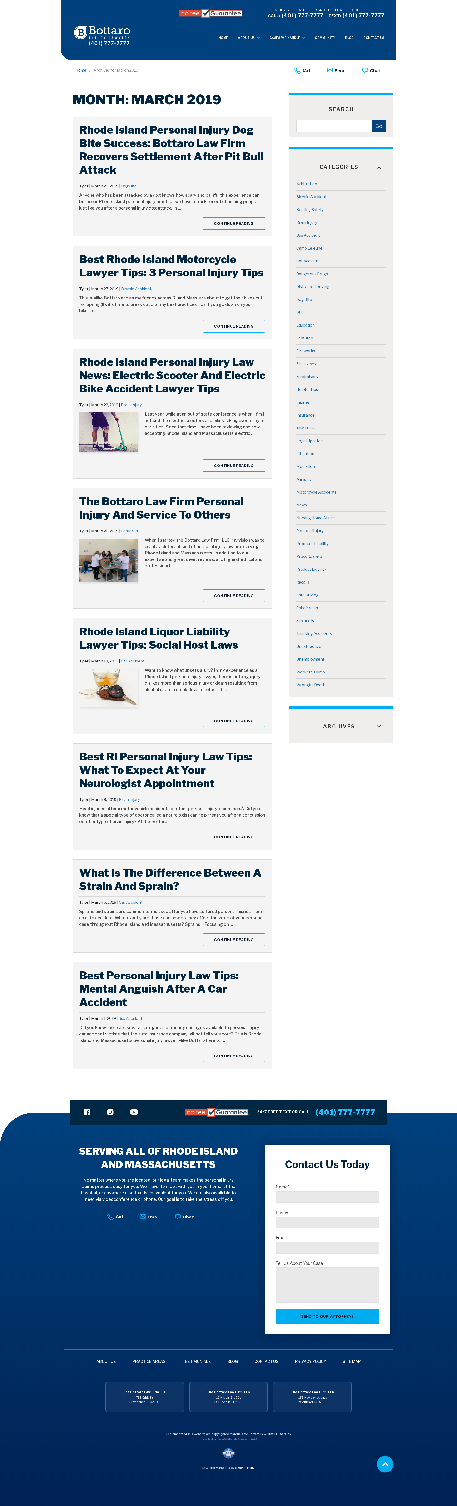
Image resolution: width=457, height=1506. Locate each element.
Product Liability (311, 569)
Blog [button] (349, 37)
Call (307, 70)
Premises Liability (312, 543)
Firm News (306, 364)
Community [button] (325, 37)
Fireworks (305, 351)
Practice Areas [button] (149, 1361)
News (301, 505)
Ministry (303, 479)
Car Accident (132, 661)
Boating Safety (309, 209)
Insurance (305, 415)
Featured (129, 531)
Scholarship (307, 608)
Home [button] (223, 37)
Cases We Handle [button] (285, 37)
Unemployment (310, 659)
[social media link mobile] (87, 1112)
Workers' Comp (310, 672)
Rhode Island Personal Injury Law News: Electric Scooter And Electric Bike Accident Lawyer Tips (172, 375)
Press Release (309, 556)
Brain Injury (131, 405)
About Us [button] (247, 37)
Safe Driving (307, 595)
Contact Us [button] (373, 37)
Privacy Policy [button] (310, 1361)
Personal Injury (309, 531)
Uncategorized (309, 646)
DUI (299, 312)
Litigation (305, 453)
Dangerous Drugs (312, 274)
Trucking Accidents (314, 633)
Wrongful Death (310, 685)
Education (305, 325)
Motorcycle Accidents (316, 492)
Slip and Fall (306, 620)
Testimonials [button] (196, 1361)
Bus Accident (130, 1018)
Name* (282, 1187)
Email (341, 71)
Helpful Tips (307, 389)
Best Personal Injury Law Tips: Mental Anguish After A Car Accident (159, 989)
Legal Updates (309, 441)
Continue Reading (234, 223)
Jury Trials (305, 428)
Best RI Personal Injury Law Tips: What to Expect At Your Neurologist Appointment (165, 770)
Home (80, 70)
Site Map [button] (352, 1361)
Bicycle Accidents (137, 289)
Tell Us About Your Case (299, 1263)
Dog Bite (129, 186)
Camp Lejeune (309, 248)
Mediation (305, 466)
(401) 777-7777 (296, 15)
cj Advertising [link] (245, 1468)
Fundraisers (307, 376)
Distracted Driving (312, 287)
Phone (282, 1212)
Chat (375, 71)
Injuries (303, 402)
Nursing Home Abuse (315, 518)
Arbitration (306, 184)
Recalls (302, 582)
